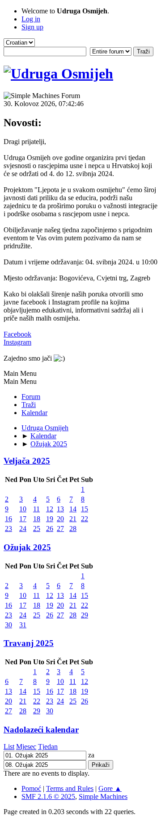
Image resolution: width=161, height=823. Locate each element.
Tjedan (48, 746)
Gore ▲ (110, 788)
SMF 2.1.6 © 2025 (48, 796)
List (9, 746)
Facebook (17, 334)
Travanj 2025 (29, 643)
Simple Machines (103, 796)
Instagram (17, 342)
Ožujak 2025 (27, 547)
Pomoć (31, 788)
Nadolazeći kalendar (41, 729)
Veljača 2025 (27, 460)
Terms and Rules (69, 788)
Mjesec (26, 746)
